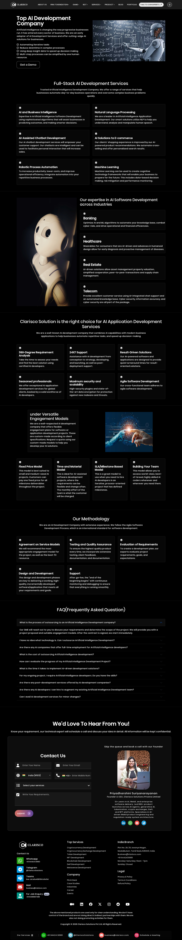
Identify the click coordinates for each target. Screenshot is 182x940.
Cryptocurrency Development (81, 847)
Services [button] (96, 4)
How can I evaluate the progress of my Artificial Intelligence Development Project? (64, 661)
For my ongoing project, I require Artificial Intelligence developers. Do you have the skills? (68, 675)
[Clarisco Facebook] (90, 904)
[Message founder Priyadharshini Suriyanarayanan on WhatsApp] (130, 823)
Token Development (76, 854)
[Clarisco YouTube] (128, 904)
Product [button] (109, 4)
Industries (72, 886)
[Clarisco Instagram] (109, 904)
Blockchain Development (79, 861)
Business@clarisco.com (129, 854)
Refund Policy (124, 883)
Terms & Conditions (127, 880)
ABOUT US (42, 4)
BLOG (120, 4)
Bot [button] (85, 4)
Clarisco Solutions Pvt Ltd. (90, 924)
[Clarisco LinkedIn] (81, 904)
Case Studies (73, 883)
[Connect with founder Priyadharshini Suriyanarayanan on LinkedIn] (123, 823)
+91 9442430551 (125, 857)
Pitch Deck (72, 880)
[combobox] (36, 775)
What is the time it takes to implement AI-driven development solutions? (59, 668)
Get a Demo (28, 65)
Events (70, 893)
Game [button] (75, 4)
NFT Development (75, 857)
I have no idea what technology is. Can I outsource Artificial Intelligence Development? (67, 640)
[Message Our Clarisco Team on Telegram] (143, 823)
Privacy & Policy (125, 876)
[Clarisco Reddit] (118, 904)
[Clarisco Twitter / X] (100, 904)
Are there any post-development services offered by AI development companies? (65, 682)
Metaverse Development (79, 867)
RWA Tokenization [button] (59, 4)
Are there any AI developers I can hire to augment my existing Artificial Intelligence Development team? (76, 689)
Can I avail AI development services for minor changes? (50, 696)
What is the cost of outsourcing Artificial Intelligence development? (56, 654)
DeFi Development (75, 864)
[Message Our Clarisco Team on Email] (137, 823)
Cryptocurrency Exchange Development (86, 851)
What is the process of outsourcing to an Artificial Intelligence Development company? (68, 622)
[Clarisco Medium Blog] (72, 904)
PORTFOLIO (132, 4)
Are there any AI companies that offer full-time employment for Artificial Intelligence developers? (73, 647)
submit (21, 813)
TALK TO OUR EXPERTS (150, 4)
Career (70, 890)
